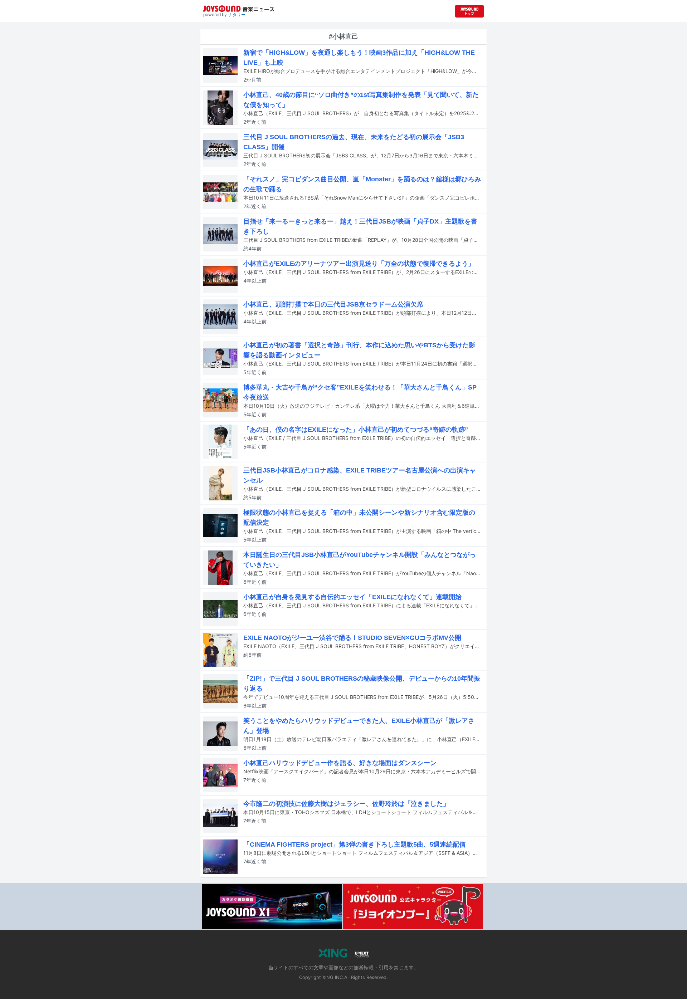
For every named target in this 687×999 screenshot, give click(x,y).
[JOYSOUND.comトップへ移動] (469, 11)
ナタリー (236, 14)
